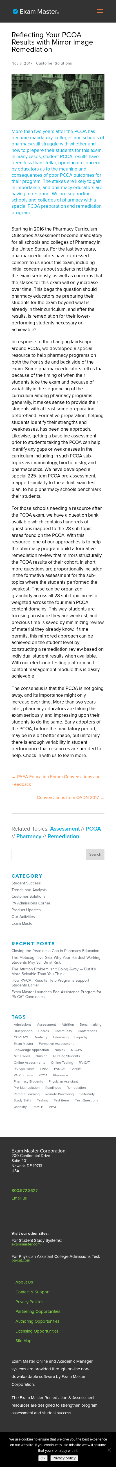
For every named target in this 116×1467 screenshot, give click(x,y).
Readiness (53, 1088)
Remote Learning (27, 1094)
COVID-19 (21, 1037)
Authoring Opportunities (37, 1321)
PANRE (75, 1069)
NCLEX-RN (22, 1056)
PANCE (59, 1069)
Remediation (63, 836)
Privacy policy (64, 1458)
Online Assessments (29, 1063)
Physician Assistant (63, 1081)
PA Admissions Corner (31, 903)
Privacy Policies (29, 1301)
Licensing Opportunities (37, 1331)
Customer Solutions (29, 896)
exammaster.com (26, 1244)
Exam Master (23, 923)
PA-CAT (84, 1063)
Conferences (87, 1031)
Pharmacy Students (28, 1081)
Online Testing (62, 1063)
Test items (62, 1100)
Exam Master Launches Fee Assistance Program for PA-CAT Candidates (56, 994)
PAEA (44, 1069)
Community (63, 1031)
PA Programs (23, 1075)
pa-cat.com (21, 1260)
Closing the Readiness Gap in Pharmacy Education (55, 950)
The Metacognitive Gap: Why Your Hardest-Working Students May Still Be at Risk (56, 960)
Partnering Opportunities (37, 1311)
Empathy (81, 1037)
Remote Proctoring (59, 1094)
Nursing (41, 1056)
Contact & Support (32, 1292)
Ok (43, 1458)
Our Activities (23, 916)
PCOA (93, 829)
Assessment (65, 829)
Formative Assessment (56, 1044)
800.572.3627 (25, 1190)
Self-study (87, 1094)
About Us (24, 1282)
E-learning (61, 1037)
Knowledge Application (31, 1050)
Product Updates (26, 910)
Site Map (23, 1340)
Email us (19, 1198)
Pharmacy (28, 836)
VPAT (53, 1107)
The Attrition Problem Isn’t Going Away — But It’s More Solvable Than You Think (54, 971)
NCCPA (76, 1050)
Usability (20, 1107)
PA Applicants (24, 1069)
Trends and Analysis (29, 890)
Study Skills (22, 1100)
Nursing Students (66, 1056)
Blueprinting (23, 1031)
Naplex (60, 1050)
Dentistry (41, 1037)
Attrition (68, 1024)
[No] (109, 1450)
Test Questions (86, 1100)
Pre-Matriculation (27, 1088)
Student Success (26, 883)
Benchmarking (91, 1024)
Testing (42, 1100)
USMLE (37, 1107)
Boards (43, 1031)
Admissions (23, 1024)
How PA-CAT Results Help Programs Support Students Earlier (50, 983)
